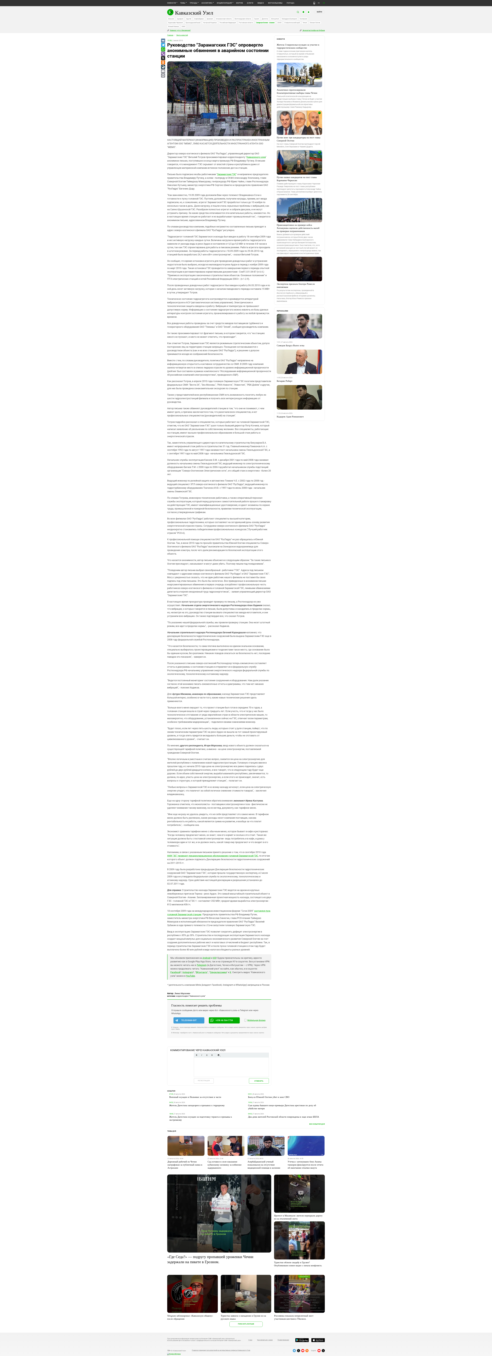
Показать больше (246, 1324)
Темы (182, 3)
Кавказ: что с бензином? (180, 30)
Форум (239, 3)
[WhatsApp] (163, 49)
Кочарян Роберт (284, 380)
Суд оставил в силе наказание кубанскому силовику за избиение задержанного (225, 1164)
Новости (171, 3)
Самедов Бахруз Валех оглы (290, 345)
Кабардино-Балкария (289, 19)
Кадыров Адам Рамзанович (290, 416)
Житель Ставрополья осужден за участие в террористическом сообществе (298, 46)
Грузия (256, 19)
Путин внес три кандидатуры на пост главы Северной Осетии (298, 139)
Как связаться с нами (265, 1340)
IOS (214, 958)
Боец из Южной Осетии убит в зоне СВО (268, 1096)
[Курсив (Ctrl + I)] (201, 1055)
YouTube (190, 976)
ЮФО (183, 26)
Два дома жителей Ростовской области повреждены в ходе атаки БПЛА (283, 1116)
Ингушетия (275, 19)
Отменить (258, 1081)
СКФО (279, 23)
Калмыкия (303, 19)
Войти (319, 12)
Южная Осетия (315, 23)
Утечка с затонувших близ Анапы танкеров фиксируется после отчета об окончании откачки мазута (305, 1164)
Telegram (202, 965)
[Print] (163, 75)
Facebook (175, 972)
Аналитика (206, 3)
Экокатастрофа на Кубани (313, 30)
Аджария (180, 19)
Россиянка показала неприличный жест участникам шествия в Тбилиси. (293, 1317)
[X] (163, 58)
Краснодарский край (193, 23)
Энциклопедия (224, 3)
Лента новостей (182, 35)
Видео (261, 3)
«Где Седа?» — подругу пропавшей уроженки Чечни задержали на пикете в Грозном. (210, 1259)
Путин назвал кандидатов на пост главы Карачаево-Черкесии (297, 179)
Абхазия (171, 19)
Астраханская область (224, 19)
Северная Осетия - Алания (265, 23)
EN (324, 3)
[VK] (163, 41)
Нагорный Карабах (210, 23)
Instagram (187, 972)
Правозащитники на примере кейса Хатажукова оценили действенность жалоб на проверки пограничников (298, 228)
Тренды (193, 3)
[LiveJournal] (163, 67)
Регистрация (204, 1081)
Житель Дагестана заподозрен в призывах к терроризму (197, 1105)
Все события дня (317, 1124)
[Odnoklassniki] (163, 62)
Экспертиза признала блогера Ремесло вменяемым (296, 285)
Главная (170, 35)
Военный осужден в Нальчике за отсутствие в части (195, 1096)
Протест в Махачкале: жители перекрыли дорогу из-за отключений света (298, 1217)
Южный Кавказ (173, 26)
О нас (250, 1340)
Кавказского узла (256, 157)
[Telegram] (163, 45)
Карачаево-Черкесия (175, 23)
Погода (290, 3)
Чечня (305, 23)
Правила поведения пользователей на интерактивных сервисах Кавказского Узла (221, 1350)
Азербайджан (199, 19)
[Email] (163, 71)
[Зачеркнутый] (211, 1055)
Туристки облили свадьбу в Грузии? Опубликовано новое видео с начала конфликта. (298, 1264)
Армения (210, 19)
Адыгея (188, 19)
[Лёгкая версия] (314, 3)
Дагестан (265, 19)
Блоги (250, 3)
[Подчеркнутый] (206, 1055)
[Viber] (163, 54)
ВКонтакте (201, 972)
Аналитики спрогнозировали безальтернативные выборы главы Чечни (297, 91)
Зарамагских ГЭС (226, 174)
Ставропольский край (292, 23)
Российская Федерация (228, 23)
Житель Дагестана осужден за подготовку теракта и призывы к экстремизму (200, 1118)
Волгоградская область (243, 19)
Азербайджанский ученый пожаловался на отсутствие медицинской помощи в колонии (264, 1164)
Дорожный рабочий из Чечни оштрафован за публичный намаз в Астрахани (184, 1164)
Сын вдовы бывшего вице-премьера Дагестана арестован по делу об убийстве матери (282, 1107)
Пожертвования (283, 1340)
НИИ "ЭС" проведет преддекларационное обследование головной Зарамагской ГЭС (212, 855)
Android (206, 958)
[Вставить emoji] (218, 1055)
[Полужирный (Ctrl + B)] (196, 1055)
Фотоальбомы (275, 3)
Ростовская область (246, 23)
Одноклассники (218, 972)
